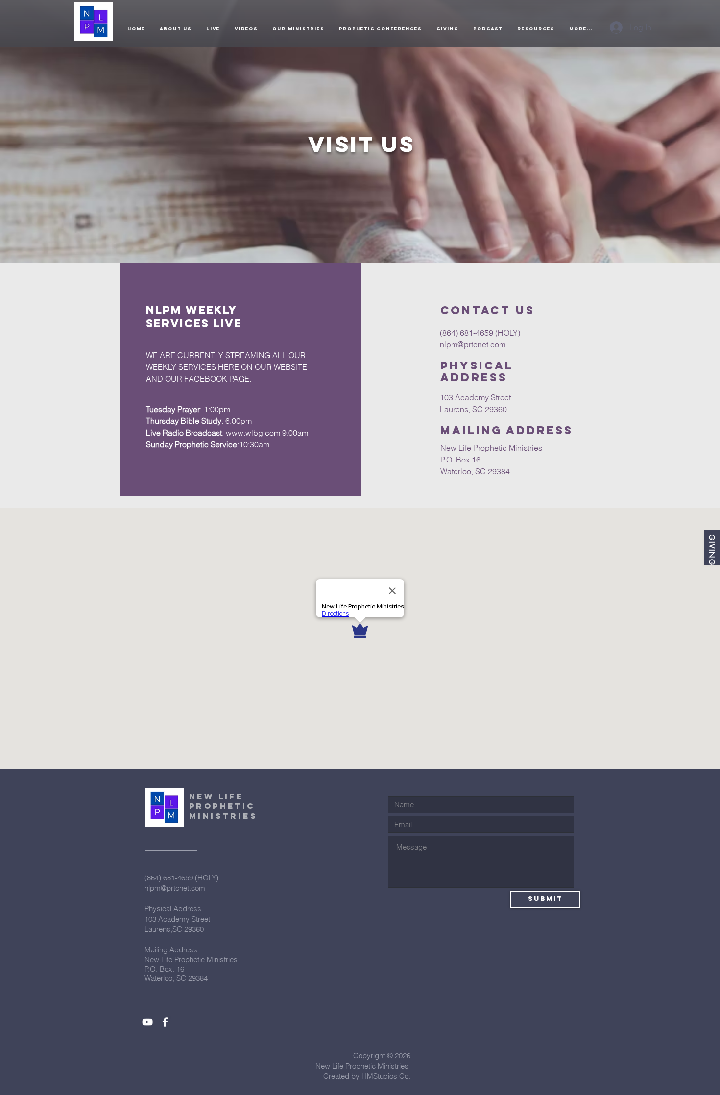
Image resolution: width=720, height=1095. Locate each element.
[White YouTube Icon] (147, 1022)
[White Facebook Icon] (165, 1022)
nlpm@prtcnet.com (472, 344)
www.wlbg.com (253, 433)
